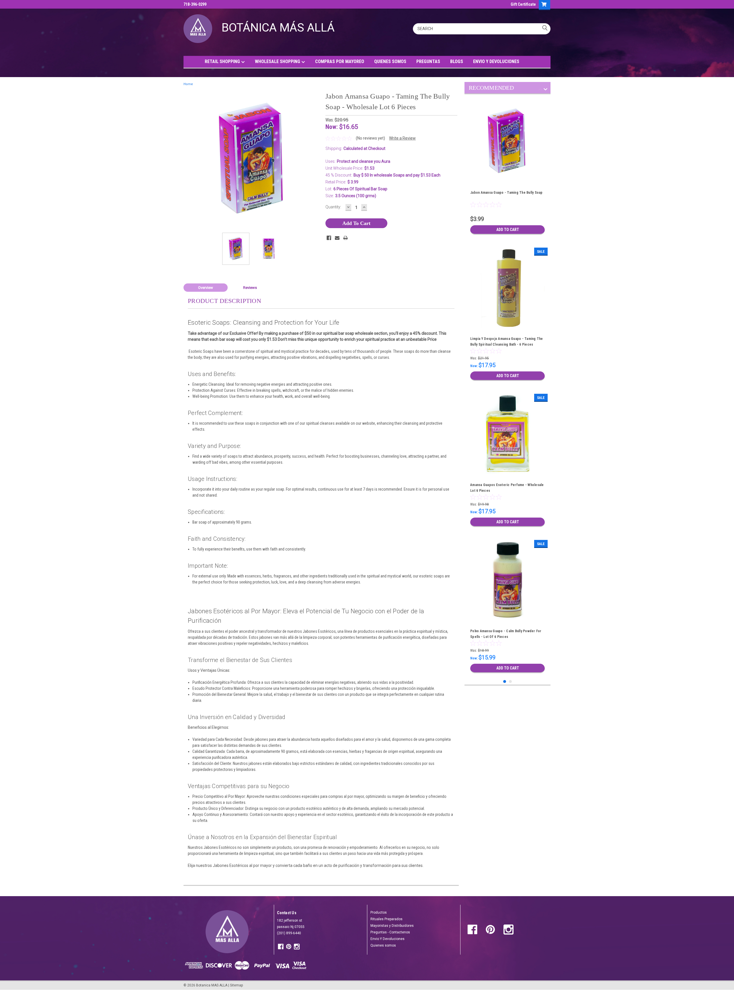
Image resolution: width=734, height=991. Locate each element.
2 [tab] (510, 681)
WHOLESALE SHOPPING (278, 61)
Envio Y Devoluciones (387, 939)
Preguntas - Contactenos (390, 932)
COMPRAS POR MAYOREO (339, 61)
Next (315, 159)
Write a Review (402, 138)
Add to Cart (507, 229)
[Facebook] (329, 238)
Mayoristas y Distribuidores (392, 926)
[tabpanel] (507, 168)
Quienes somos (383, 945)
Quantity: (333, 207)
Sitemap (236, 985)
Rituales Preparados (386, 919)
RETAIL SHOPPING (223, 61)
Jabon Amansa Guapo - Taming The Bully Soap (506, 193)
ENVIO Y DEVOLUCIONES (496, 61)
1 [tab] (504, 681)
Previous (189, 159)
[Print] (345, 238)
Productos (378, 912)
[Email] (337, 238)
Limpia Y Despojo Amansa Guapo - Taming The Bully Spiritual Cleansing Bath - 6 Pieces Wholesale (506, 344)
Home (188, 84)
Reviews (250, 287)
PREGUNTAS (428, 61)
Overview (205, 287)
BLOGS (456, 61)
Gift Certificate (523, 4)
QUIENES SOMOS (390, 61)
